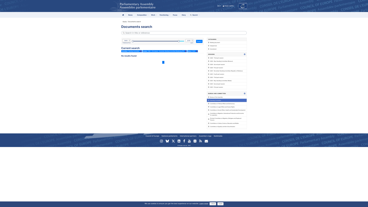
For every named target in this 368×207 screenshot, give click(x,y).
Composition (142, 15)
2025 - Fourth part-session (217, 74)
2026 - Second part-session (217, 64)
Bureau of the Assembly (216, 97)
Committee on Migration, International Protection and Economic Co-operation (227, 114)
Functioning (164, 15)
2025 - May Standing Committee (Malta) (221, 80)
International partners (188, 136)
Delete (140, 51)
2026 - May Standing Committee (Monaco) (221, 61)
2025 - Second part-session (217, 84)
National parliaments (169, 136)
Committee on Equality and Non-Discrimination (222, 126)
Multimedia (218, 136)
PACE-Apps (229, 6)
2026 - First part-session (216, 67)
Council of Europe (152, 136)
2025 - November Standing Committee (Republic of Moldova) (226, 71)
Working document (215, 42)
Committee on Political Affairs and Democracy (222, 103)
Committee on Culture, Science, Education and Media (224, 123)
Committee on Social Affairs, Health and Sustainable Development (227, 110)
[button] (244, 54)
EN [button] (218, 6)
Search (195, 15)
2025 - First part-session (216, 87)
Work (153, 15)
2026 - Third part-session (216, 58)
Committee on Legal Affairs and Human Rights (222, 107)
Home (125, 22)
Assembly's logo (205, 136)
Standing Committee (215, 100)
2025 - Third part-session (216, 77)
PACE (189, 145)
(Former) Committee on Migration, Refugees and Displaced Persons (225, 119)
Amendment (213, 49)
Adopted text (213, 45)
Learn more (203, 204)
